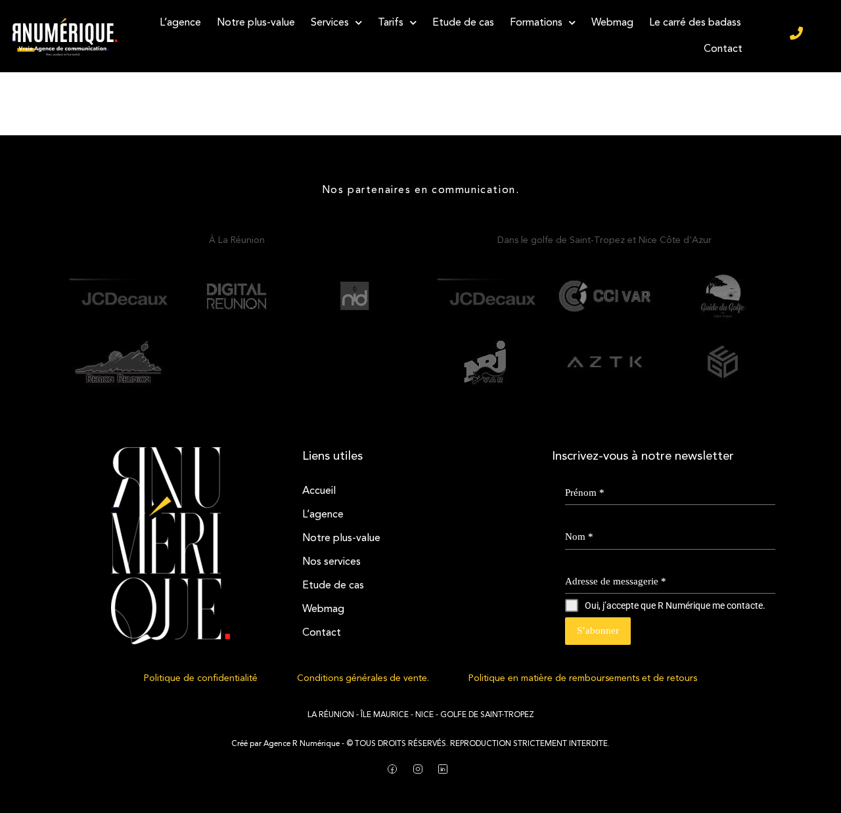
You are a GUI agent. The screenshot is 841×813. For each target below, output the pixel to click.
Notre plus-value (256, 23)
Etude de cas (463, 23)
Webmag (612, 23)
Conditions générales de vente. (363, 678)
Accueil (319, 491)
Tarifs (390, 23)
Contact (723, 49)
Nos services (331, 562)
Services (330, 23)
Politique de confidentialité (201, 678)
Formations (536, 23)
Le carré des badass (695, 23)
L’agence (180, 23)
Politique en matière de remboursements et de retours (582, 678)
